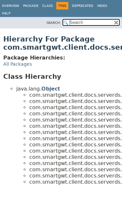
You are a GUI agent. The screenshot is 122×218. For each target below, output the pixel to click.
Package (30, 6)
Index (102, 6)
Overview (10, 6)
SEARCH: (54, 23)
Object (50, 89)
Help (6, 13)
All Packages (17, 64)
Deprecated (82, 6)
